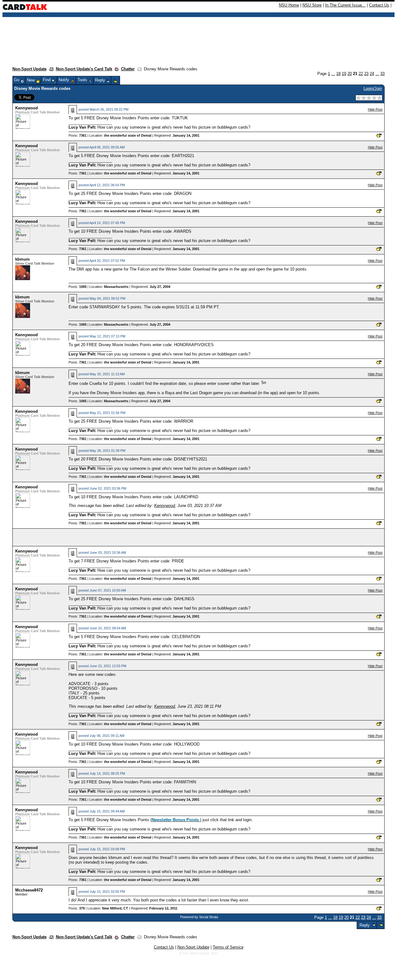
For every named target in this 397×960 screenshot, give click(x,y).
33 (382, 73)
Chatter (128, 69)
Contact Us (379, 5)
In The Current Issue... (345, 5)
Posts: (78, 135)
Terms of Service (228, 947)
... (333, 73)
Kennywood (26, 108)
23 (366, 73)
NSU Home (289, 5)
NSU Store (312, 5)
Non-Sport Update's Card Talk (84, 69)
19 (344, 73)
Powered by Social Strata (199, 917)
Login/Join (373, 88)
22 (361, 73)
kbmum (22, 259)
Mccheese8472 (29, 890)
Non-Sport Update (29, 69)
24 (372, 73)
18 (338, 73)
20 (349, 73)
